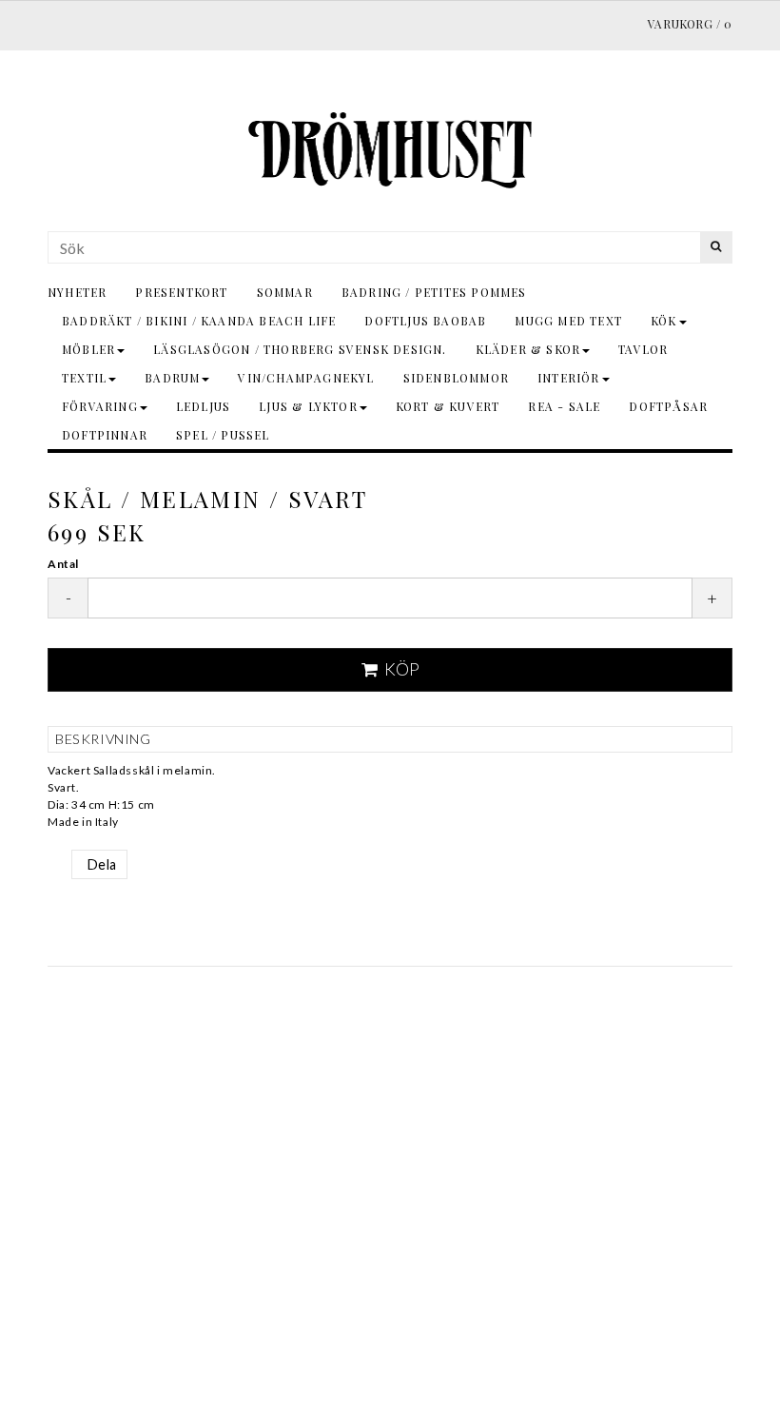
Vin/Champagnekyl (306, 377)
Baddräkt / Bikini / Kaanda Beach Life (199, 320)
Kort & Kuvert (448, 406)
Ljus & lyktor (308, 406)
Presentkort (181, 292)
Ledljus (203, 406)
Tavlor (643, 349)
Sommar (285, 292)
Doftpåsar (668, 406)
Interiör (568, 377)
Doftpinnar (104, 434)
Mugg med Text (568, 320)
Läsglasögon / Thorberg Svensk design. (299, 349)
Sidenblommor (456, 377)
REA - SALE (564, 406)
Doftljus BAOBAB (425, 320)
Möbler (88, 349)
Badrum (172, 377)
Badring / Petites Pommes (434, 292)
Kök (664, 320)
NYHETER (77, 292)
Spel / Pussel (223, 434)
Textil (84, 377)
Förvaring (100, 406)
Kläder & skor (528, 349)
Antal (63, 564)
